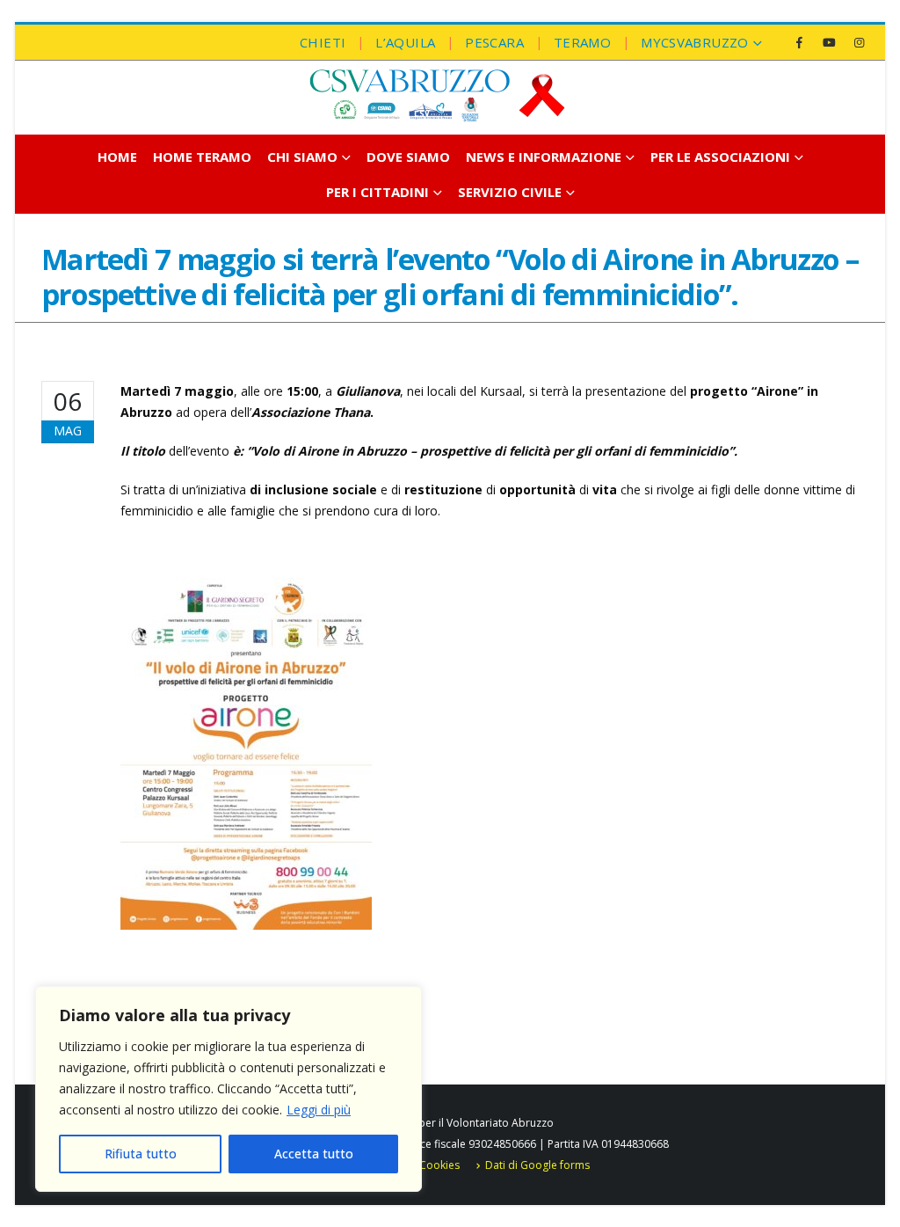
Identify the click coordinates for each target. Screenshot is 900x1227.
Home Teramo (202, 156)
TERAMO (582, 42)
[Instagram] (858, 42)
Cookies (439, 1165)
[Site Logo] (437, 95)
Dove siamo (408, 156)
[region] (228, 1089)
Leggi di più (319, 1109)
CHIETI (322, 42)
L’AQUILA (405, 42)
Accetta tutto (313, 1153)
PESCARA (494, 42)
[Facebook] (799, 42)
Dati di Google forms (537, 1165)
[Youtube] (829, 42)
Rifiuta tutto (141, 1153)
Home (117, 156)
